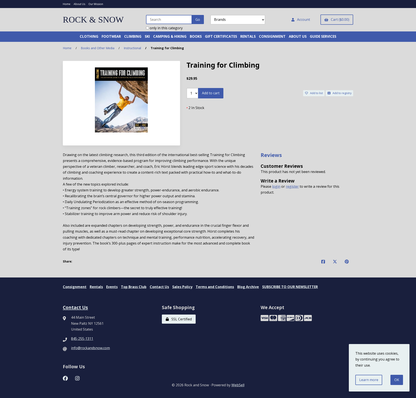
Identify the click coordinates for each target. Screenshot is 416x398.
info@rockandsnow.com (90, 348)
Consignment (74, 286)
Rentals (96, 286)
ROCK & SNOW (93, 20)
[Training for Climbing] (121, 99)
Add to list (316, 93)
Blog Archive (248, 286)
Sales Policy (182, 286)
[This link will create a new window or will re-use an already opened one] (323, 261)
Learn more (368, 379)
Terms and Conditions (215, 286)
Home (66, 4)
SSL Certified (181, 319)
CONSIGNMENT (272, 36)
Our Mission (95, 4)
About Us (79, 4)
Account (302, 19)
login (276, 186)
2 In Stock (195, 107)
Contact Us (159, 286)
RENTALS (248, 36)
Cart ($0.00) (339, 19)
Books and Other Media (97, 48)
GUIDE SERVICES (323, 36)
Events (112, 286)
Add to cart (210, 93)
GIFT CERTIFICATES (221, 36)
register (292, 186)
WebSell (237, 385)
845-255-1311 (82, 338)
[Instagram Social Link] (77, 378)
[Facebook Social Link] (65, 378)
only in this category (166, 28)
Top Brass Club (133, 286)
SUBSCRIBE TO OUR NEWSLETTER (290, 286)
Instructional (132, 48)
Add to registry (341, 93)
